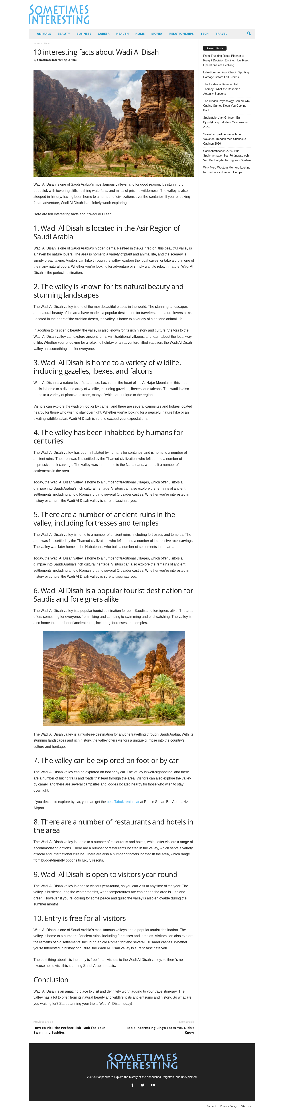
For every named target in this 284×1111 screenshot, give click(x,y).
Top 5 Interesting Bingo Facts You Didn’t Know (160, 1029)
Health (122, 33)
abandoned (154, 1077)
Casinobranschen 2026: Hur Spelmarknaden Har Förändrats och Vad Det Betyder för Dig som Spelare (227, 155)
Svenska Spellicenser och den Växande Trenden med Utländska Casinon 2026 (224, 139)
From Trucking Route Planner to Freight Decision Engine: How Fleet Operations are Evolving (225, 60)
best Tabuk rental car (123, 802)
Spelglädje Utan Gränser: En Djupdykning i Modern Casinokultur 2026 (225, 122)
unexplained (189, 1077)
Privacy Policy (228, 1106)
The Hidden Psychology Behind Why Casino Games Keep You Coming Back (226, 105)
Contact (211, 1106)
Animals (44, 33)
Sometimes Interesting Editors (57, 59)
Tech (204, 33)
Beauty (64, 33)
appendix (104, 1077)
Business (84, 33)
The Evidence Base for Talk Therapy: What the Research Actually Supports (221, 89)
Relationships (181, 33)
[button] (249, 34)
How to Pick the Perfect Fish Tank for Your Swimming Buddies (69, 1029)
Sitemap (246, 1106)
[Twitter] (143, 1085)
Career (104, 33)
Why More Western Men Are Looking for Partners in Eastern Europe (226, 170)
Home (140, 33)
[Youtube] (152, 1085)
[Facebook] (132, 1085)
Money (157, 33)
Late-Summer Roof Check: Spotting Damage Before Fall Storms (226, 75)
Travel (221, 33)
